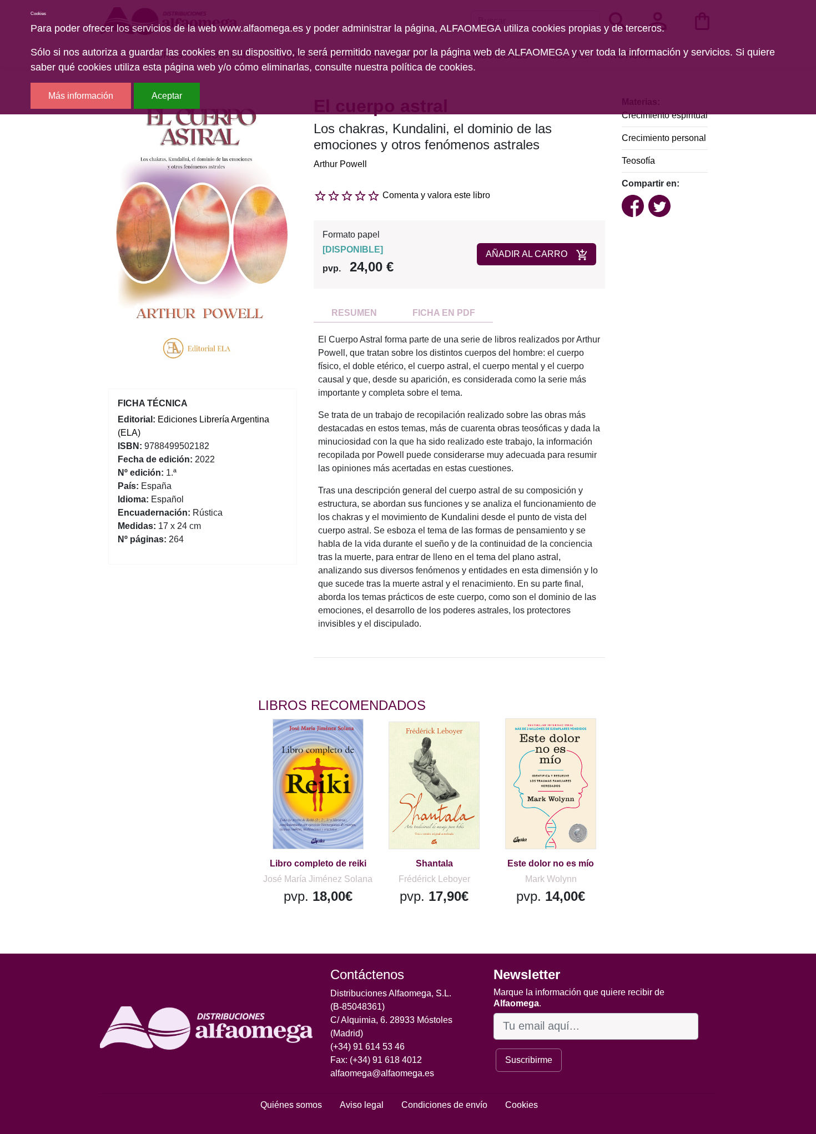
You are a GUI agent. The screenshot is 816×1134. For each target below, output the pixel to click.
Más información (80, 95)
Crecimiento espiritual (665, 115)
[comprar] (326, 743)
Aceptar (167, 95)
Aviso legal (362, 1105)
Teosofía (638, 160)
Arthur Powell (340, 164)
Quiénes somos (291, 1105)
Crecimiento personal (664, 138)
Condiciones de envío (444, 1105)
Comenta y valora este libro (436, 195)
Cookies (521, 1105)
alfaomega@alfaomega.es (382, 1073)
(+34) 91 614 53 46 (367, 1046)
